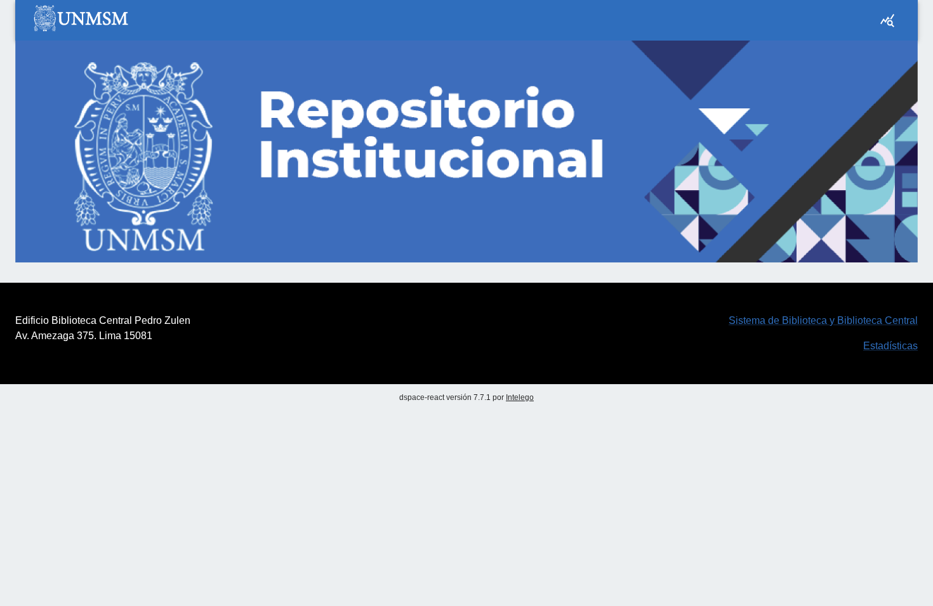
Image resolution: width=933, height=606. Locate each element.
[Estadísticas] (887, 20)
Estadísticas (890, 345)
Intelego (520, 397)
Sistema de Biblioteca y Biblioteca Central (823, 320)
